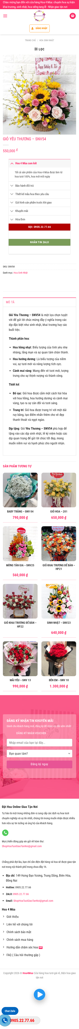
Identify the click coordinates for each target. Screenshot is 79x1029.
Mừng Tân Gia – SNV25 (20, 565)
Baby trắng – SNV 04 (20, 511)
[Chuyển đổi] (12, 163)
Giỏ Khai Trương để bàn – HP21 (59, 567)
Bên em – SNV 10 (59, 680)
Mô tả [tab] (10, 302)
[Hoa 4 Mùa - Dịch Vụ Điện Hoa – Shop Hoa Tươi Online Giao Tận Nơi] (39, 16)
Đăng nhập (42, 28)
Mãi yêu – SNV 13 (20, 680)
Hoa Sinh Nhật (46, 40)
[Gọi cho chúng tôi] (5, 833)
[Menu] (5, 15)
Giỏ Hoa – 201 (58, 511)
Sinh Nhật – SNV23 (59, 622)
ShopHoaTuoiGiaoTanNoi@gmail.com (22, 846)
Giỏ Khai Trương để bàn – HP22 (20, 624)
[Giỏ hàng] (73, 16)
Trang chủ (30, 40)
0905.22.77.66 (21, 894)
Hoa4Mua (28, 973)
